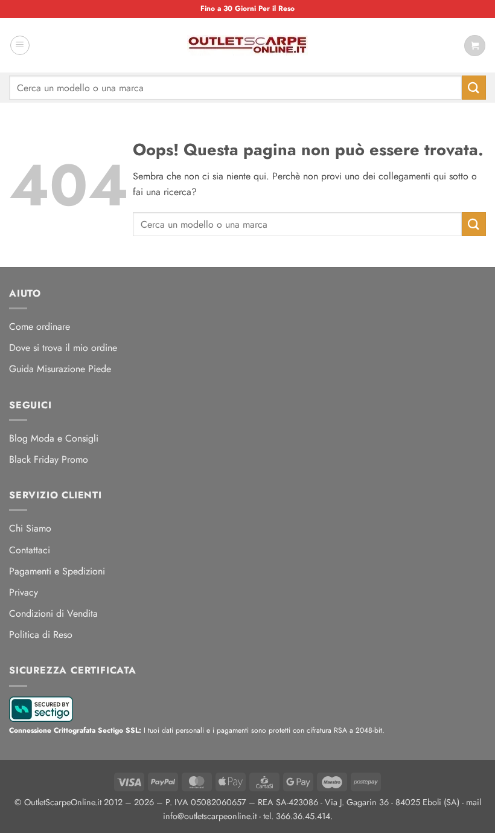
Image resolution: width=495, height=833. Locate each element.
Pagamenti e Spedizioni (57, 571)
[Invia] (474, 87)
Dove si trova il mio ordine (63, 348)
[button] (20, 45)
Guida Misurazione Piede (60, 369)
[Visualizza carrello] (474, 45)
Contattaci (29, 550)
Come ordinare (39, 326)
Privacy (23, 592)
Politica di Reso (40, 635)
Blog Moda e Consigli (53, 438)
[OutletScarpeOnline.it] (247, 45)
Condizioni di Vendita (53, 613)
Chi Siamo (30, 528)
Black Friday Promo (48, 459)
